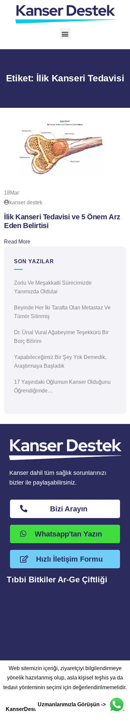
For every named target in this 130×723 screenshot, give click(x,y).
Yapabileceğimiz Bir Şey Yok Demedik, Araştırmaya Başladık (60, 361)
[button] (65, 33)
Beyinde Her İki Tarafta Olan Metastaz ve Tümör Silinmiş (62, 312)
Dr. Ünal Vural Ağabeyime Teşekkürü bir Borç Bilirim (61, 337)
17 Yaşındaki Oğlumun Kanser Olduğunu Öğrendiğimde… (62, 386)
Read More (17, 241)
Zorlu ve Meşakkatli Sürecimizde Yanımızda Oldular (53, 287)
